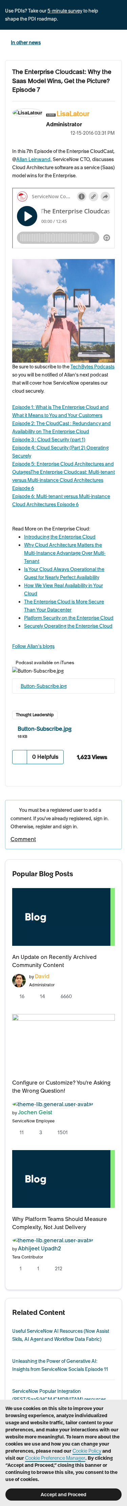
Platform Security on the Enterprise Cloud (68, 618)
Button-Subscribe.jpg (44, 686)
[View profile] (19, 979)
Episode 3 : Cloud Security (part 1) (48, 440)
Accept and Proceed (63, 1494)
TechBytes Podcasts (92, 367)
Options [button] (113, 123)
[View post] (63, 916)
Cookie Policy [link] (86, 1451)
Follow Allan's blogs (33, 646)
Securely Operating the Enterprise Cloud (68, 626)
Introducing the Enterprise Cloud (60, 537)
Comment (23, 839)
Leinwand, (34, 159)
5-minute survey (64, 11)
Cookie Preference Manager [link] (55, 1458)
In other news (26, 43)
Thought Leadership (35, 714)
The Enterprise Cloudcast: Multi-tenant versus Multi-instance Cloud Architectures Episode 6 (63, 480)
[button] (20, 756)
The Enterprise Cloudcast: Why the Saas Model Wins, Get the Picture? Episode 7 (61, 81)
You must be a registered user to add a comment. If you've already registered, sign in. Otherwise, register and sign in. (59, 818)
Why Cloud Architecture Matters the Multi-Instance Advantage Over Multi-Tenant (65, 553)
